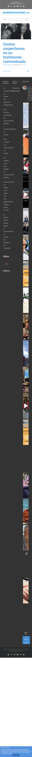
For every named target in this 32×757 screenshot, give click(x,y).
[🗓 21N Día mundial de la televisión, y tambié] (26, 458)
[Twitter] (8, 6)
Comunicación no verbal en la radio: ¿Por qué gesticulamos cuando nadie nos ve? (6, 196)
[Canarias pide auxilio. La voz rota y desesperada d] (26, 194)
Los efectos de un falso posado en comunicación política (6, 167)
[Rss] (23, 6)
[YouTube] (17, 6)
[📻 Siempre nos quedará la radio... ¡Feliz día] (26, 247)
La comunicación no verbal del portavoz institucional (6, 96)
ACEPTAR (16, 755)
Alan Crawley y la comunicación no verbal (6, 146)
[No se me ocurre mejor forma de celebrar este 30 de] (26, 168)
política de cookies (17, 752)
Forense (24, 64)
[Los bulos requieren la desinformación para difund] (26, 564)
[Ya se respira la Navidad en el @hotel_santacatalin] (26, 406)
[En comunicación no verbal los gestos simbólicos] (26, 485)
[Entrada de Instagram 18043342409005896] (26, 353)
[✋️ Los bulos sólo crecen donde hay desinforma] (26, 379)
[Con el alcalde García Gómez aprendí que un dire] (26, 617)
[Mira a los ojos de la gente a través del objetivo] (26, 115)
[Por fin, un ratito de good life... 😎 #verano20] (26, 511)
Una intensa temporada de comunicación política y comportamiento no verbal (6, 122)
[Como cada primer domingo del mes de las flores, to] (26, 590)
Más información (7, 71)
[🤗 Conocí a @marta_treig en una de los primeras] (26, 274)
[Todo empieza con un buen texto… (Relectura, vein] (26, 142)
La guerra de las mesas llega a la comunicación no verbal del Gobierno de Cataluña (6, 231)
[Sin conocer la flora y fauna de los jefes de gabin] (26, 221)
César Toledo (8, 64)
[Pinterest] (20, 6)
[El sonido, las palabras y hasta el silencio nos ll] (26, 538)
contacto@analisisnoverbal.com (16, 3)
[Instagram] (14, 6)
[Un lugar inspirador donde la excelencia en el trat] (26, 326)
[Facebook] (11, 6)
